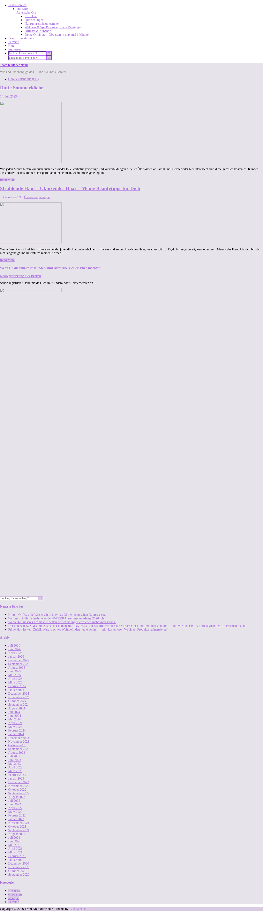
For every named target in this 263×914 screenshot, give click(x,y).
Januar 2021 (16, 859)
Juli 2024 (14, 712)
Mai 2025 (14, 675)
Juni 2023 (14, 760)
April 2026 (15, 653)
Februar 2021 (17, 856)
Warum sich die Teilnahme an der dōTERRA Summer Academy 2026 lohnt (57, 618)
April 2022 (15, 808)
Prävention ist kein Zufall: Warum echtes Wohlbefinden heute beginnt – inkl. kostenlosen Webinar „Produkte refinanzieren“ (88, 629)
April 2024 (15, 723)
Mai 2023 (14, 763)
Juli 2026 (14, 645)
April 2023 (15, 767)
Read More (7, 179)
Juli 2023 (14, 756)
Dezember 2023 (18, 738)
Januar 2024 (16, 734)
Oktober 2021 (17, 826)
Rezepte (44, 197)
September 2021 (18, 830)
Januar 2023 (16, 778)
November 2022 (18, 786)
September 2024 (18, 704)
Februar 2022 (17, 815)
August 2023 (16, 752)
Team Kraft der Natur (14, 65)
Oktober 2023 (17, 745)
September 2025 (18, 664)
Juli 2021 (14, 837)
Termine (13, 902)
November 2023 (18, 741)
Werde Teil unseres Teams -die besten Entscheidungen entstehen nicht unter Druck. (62, 622)
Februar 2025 (17, 686)
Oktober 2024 (17, 701)
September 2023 (18, 749)
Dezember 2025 (18, 660)
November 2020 (18, 867)
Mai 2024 (14, 719)
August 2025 (16, 667)
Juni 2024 (14, 715)
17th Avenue (77, 909)
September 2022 (18, 793)
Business (14, 890)
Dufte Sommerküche (21, 87)
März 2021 (15, 852)
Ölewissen (31, 197)
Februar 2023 (17, 774)
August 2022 (16, 797)
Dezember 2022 (18, 782)
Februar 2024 (17, 730)
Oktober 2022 (17, 789)
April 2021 (15, 848)
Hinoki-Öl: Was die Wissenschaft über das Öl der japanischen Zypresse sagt (57, 614)
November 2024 (18, 697)
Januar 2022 (16, 819)
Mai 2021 (14, 845)
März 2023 (15, 771)
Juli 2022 (14, 800)
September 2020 (18, 874)
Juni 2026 (14, 649)
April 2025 (15, 678)
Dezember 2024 (18, 693)
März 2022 (15, 811)
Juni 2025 (14, 671)
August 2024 (16, 708)
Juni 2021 (14, 841)
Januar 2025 (16, 690)
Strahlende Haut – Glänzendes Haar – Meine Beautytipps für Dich (70, 188)
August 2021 (16, 834)
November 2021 (18, 823)
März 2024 (15, 726)
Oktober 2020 (17, 871)
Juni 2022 (14, 804)
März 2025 (15, 682)
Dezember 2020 (18, 863)
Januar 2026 (16, 656)
